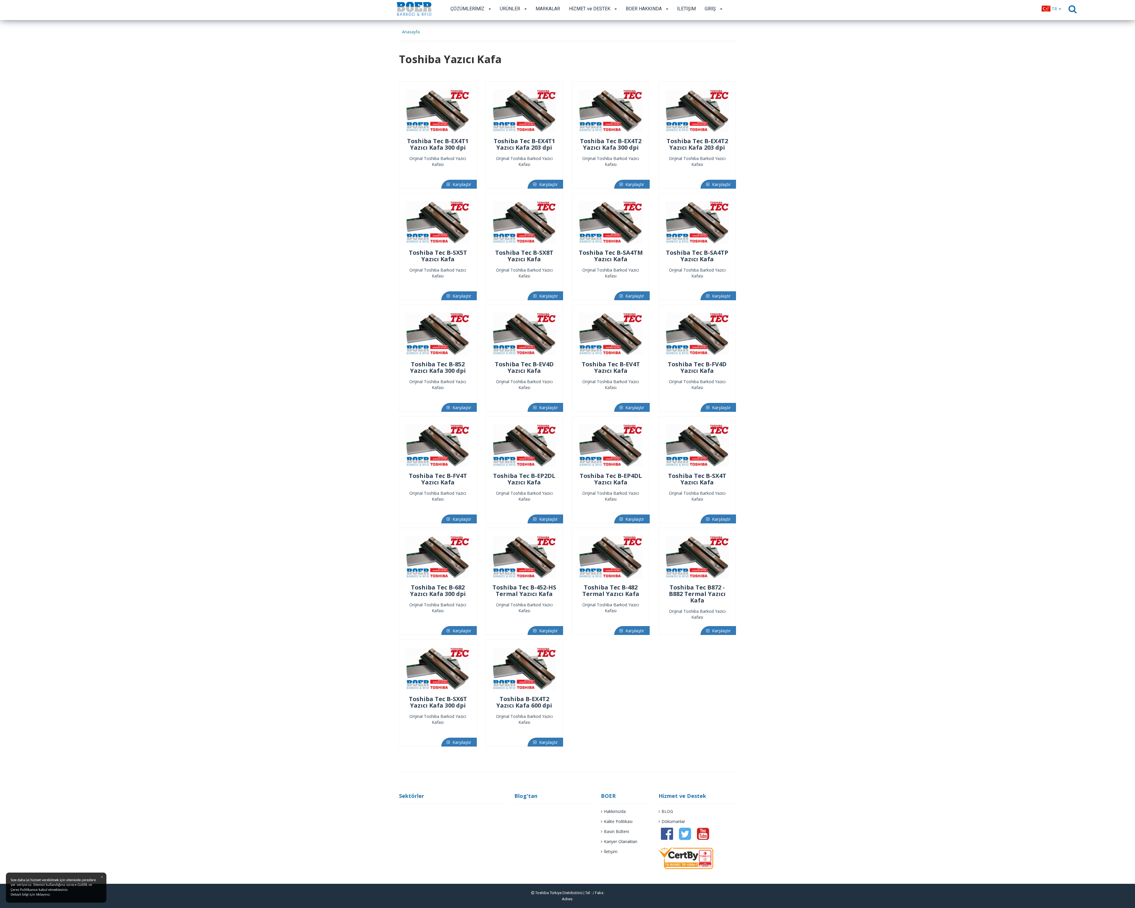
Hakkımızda (615, 811)
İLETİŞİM (686, 9)
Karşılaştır (461, 184)
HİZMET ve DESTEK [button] (590, 9)
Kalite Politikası (618, 821)
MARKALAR (548, 9)
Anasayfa (411, 32)
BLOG (667, 811)
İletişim (610, 851)
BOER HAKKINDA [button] (644, 9)
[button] (1051, 8)
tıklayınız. (43, 894)
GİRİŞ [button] (711, 9)
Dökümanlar (673, 821)
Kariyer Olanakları (620, 841)
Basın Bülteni (616, 831)
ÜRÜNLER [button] (510, 9)
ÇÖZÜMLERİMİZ (468, 9)
